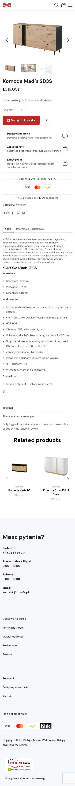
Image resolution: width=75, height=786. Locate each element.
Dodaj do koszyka (23, 120)
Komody (21, 205)
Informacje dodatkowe (30, 229)
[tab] (8, 228)
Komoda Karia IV (19, 490)
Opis (8, 229)
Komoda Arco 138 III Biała (56, 492)
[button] (7, 40)
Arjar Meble (33, 740)
